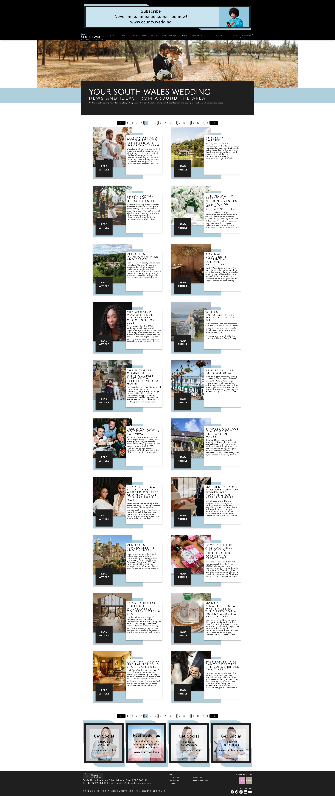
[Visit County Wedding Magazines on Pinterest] (237, 792)
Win (209, 36)
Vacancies (174, 780)
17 (203, 123)
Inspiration (197, 36)
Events (154, 36)
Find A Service (139, 36)
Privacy (173, 783)
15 (193, 123)
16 (198, 123)
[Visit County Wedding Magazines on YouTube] (250, 792)
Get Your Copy (169, 36)
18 (207, 123)
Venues (124, 36)
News (184, 36)
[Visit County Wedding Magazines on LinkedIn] (246, 792)
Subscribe (246, 36)
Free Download (200, 780)
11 (174, 123)
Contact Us (175, 778)
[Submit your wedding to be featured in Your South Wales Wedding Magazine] (146, 743)
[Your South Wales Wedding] (93, 37)
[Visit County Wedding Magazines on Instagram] (241, 792)
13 (184, 123)
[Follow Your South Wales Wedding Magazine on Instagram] (189, 743)
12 (179, 123)
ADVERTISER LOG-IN (244, 774)
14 (189, 123)
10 (170, 123)
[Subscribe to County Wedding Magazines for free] (167, 17)
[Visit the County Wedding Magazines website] (249, 780)
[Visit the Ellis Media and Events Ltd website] (93, 776)
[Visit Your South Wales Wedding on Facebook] (232, 792)
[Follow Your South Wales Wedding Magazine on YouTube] (104, 743)
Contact (233, 36)
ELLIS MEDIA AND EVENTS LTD (112, 791)
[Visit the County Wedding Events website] (242, 780)
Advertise (220, 36)
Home (113, 36)
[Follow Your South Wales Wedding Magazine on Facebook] (231, 743)
